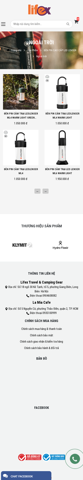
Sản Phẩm (32, 50)
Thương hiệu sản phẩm (41, 226)
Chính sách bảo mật (41, 335)
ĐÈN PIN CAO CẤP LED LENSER (60, 50)
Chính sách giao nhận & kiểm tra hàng (41, 341)
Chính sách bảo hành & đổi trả (41, 348)
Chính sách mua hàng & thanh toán (41, 329)
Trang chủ (16, 50)
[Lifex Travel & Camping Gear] (40, 10)
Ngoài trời (41, 56)
